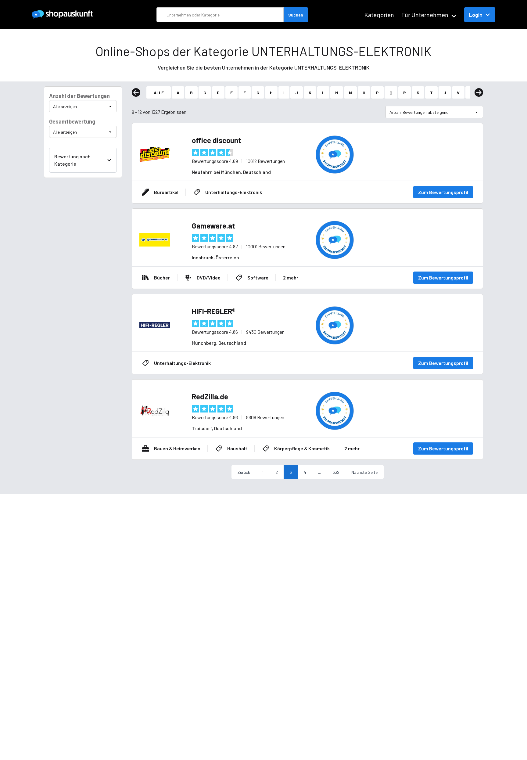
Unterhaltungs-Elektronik (233, 192)
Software (257, 277)
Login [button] (475, 14)
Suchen (295, 14)
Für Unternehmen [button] (424, 14)
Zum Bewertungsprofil (443, 192)
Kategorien (379, 14)
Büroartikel (166, 192)
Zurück (244, 472)
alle (159, 92)
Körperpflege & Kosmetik (302, 448)
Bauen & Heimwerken (177, 448)
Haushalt (237, 448)
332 (336, 472)
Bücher (162, 277)
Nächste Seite (364, 472)
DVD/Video (208, 277)
